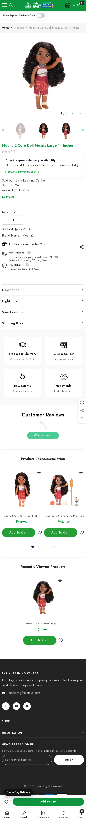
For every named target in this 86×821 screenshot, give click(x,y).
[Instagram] (16, 706)
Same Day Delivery (18, 792)
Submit (69, 760)
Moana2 (28, 235)
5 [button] (53, 547)
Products (19, 28)
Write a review (43, 435)
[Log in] (74, 5)
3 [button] (43, 547)
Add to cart (48, 801)
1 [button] (32, 547)
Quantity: (9, 212)
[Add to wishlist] (39, 532)
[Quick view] (39, 473)
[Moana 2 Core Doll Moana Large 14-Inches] (43, 598)
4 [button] (48, 547)
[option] (43, 76)
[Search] (11, 5)
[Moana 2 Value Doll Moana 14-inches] (22, 490)
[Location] (68, 5)
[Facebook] (6, 706)
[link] (6, 801)
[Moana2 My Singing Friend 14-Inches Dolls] (64, 490)
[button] (72, 113)
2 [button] (38, 547)
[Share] (81, 247)
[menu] (4, 5)
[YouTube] (27, 706)
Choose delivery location (22, 172)
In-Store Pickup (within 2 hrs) (28, 244)
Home (5, 28)
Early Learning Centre (30, 180)
